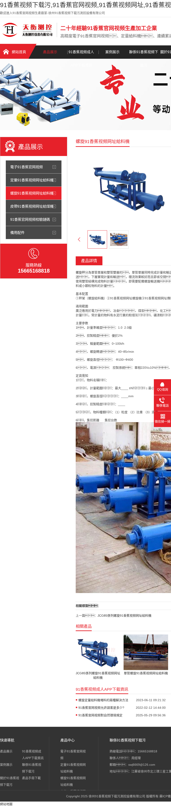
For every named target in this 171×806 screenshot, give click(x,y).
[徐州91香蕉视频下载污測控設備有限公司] (27, 36)
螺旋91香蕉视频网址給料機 (31, 193)
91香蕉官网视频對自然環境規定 (100, 715)
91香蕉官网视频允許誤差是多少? (101, 707)
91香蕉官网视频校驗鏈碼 (30, 219)
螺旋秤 (80, 272)
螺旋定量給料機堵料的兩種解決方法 (103, 700)
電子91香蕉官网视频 (26, 167)
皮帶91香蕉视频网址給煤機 (31, 206)
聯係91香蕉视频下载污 (143, 54)
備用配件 (17, 233)
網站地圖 (6, 804)
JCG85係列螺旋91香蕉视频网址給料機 (124, 615)
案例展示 (112, 52)
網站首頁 (19, 52)
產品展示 (50, 52)
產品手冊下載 (31, 778)
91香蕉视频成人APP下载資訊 (81, 54)
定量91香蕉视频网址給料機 (31, 180)
